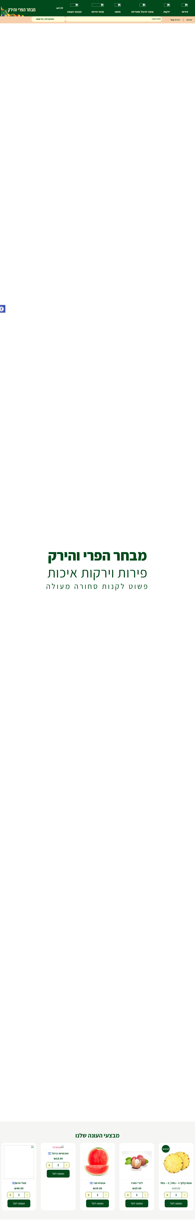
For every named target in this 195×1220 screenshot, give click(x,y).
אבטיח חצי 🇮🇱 (97, 1183)
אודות (189, 19)
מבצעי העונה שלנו (97, 1135)
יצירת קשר (175, 19)
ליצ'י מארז (137, 1183)
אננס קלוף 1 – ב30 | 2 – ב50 (176, 1183)
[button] (2, 309)
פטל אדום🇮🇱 (19, 1183)
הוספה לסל (176, 1203)
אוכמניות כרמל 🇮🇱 (58, 1153)
